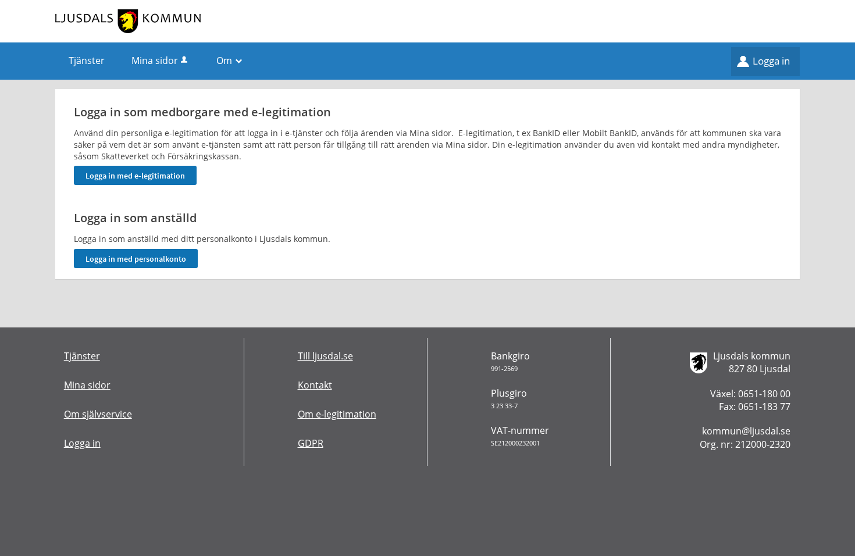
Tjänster (82, 356)
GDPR (310, 443)
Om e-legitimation (337, 414)
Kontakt (315, 385)
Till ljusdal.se (325, 356)
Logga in (771, 60)
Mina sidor (154, 60)
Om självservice (98, 414)
